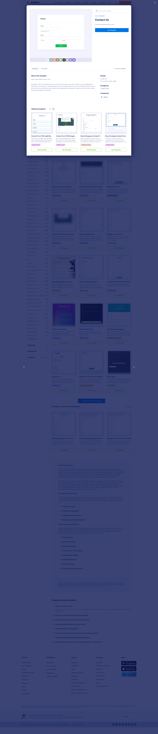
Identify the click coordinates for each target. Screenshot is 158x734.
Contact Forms (105, 88)
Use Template (112, 30)
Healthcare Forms (86, 145)
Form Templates (100, 16)
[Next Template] (134, 367)
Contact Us (102, 19)
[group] (42, 133)
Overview (35, 68)
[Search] (97, 11)
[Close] (155, 2)
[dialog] (79, 367)
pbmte (106, 97)
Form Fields (44, 68)
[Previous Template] (24, 367)
